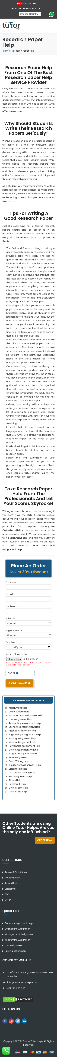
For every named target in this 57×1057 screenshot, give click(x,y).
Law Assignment (14, 945)
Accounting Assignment (18, 939)
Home (6, 50)
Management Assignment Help (26, 715)
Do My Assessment (19, 711)
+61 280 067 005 (16, 988)
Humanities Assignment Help (24, 746)
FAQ (7, 894)
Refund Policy (12, 883)
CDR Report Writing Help (22, 772)
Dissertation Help (18, 768)
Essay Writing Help (18, 761)
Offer (8, 899)
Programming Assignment (23, 753)
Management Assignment (19, 934)
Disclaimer (10, 888)
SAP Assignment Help (20, 776)
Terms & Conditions (16, 872)
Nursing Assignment (16, 951)
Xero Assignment (18, 757)
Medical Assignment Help (22, 742)
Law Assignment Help (20, 719)
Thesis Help (15, 780)
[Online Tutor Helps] (11, 25)
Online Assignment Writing (23, 749)
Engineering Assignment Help (25, 734)
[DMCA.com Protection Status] (18, 999)
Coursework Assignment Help (25, 765)
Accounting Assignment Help (25, 723)
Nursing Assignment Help (22, 738)
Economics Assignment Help (24, 726)
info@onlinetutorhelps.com (28, 8)
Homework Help (17, 784)
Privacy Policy (12, 877)
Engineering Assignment (18, 928)
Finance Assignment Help (23, 730)
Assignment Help (18, 707)
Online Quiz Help (18, 791)
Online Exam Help (18, 787)
